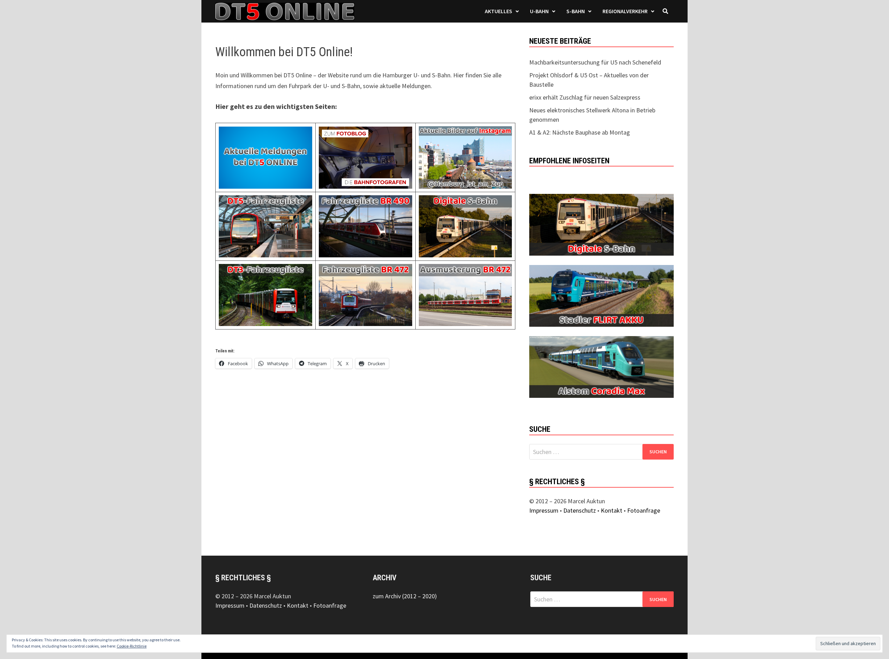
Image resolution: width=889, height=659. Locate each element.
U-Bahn (539, 11)
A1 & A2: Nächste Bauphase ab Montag (579, 132)
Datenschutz (579, 510)
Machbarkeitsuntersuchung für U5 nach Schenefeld (595, 62)
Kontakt (611, 510)
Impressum (543, 510)
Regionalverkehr (625, 11)
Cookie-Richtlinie (132, 646)
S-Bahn (575, 11)
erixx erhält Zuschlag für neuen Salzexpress (584, 97)
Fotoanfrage (643, 510)
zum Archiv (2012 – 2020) (405, 596)
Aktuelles (498, 11)
